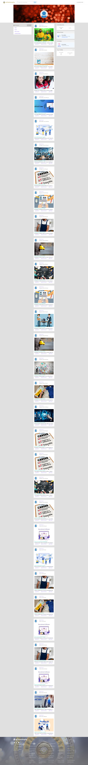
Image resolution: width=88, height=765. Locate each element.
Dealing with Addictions (41, 41)
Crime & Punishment (70, 740)
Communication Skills (41, 160)
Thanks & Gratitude (51, 760)
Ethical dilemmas (41, 746)
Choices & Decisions (51, 740)
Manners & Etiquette (32, 753)
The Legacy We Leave (61, 760)
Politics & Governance (32, 757)
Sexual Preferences (70, 757)
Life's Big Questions (60, 750)
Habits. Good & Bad (41, 748)
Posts (16, 29)
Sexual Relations (31, 760)
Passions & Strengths (42, 755)
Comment (44, 44)
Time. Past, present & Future (42, 65)
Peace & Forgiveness (51, 755)
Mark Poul (41, 25)
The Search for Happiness (42, 541)
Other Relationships (70, 753)
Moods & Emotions (51, 753)
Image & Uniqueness (70, 748)
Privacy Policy (16, 750)
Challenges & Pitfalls (42, 740)
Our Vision (15, 748)
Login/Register (80, 2)
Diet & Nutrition (69, 743)
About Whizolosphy (17, 746)
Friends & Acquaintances (32, 748)
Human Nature (60, 748)
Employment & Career (41, 89)
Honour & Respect (50, 748)
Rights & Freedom (50, 757)
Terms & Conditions (17, 749)
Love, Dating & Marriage (70, 750)
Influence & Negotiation (42, 750)
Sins (39, 760)
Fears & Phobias (69, 746)
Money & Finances (40, 613)
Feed (15, 27)
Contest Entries (17, 33)
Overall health (31, 755)
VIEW (73, 49)
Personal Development (70, 755)
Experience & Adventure (41, 589)
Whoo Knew (17, 31)
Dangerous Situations (32, 743)
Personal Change (60, 755)
